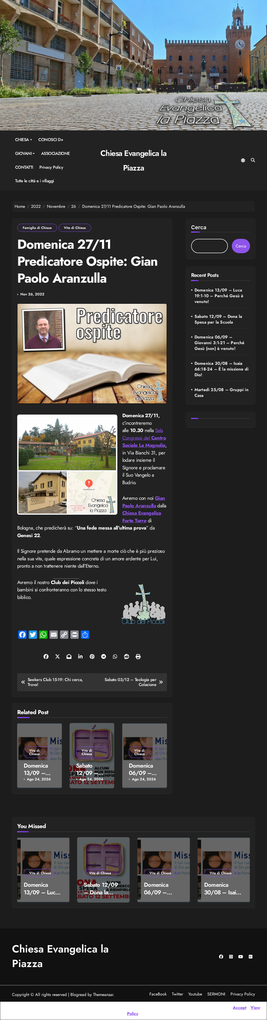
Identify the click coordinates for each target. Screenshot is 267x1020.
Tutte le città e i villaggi (34, 181)
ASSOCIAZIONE (55, 153)
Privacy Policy (51, 167)
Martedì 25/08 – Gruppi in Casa (221, 392)
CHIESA (22, 140)
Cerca (198, 227)
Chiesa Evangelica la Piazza (60, 956)
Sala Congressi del (144, 438)
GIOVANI (23, 153)
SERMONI (216, 994)
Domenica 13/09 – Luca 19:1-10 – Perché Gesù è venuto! (219, 296)
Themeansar (103, 995)
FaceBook (158, 994)
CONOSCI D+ (50, 140)
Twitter (177, 994)
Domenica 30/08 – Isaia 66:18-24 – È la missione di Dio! (221, 369)
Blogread (78, 995)
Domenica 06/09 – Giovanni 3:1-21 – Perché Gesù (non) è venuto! (220, 342)
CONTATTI (24, 167)
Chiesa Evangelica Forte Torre (141, 516)
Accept (239, 1008)
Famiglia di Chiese (37, 227)
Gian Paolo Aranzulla (143, 502)
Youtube (195, 994)
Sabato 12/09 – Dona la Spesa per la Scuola (218, 319)
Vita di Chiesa (75, 227)
